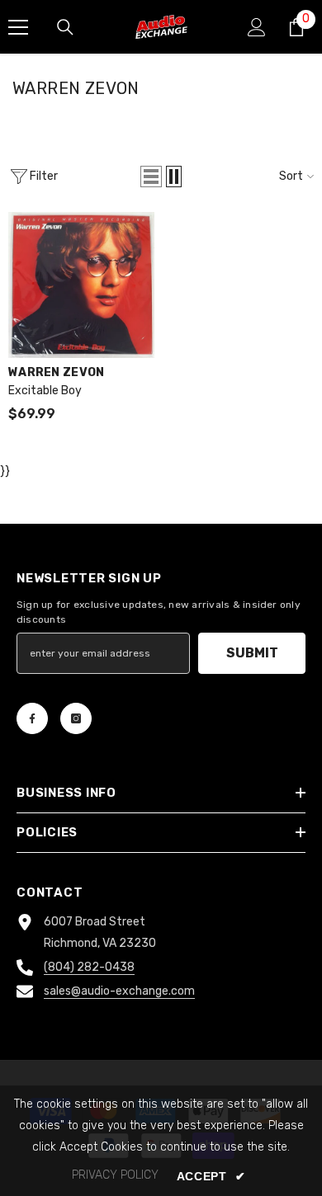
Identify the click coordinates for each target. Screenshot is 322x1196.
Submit (252, 653)
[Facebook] (32, 718)
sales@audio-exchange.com (119, 991)
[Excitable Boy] (81, 285)
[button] (151, 176)
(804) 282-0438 (89, 967)
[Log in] (257, 27)
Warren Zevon (56, 372)
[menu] (18, 27)
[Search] (65, 27)
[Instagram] (76, 718)
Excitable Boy (45, 391)
